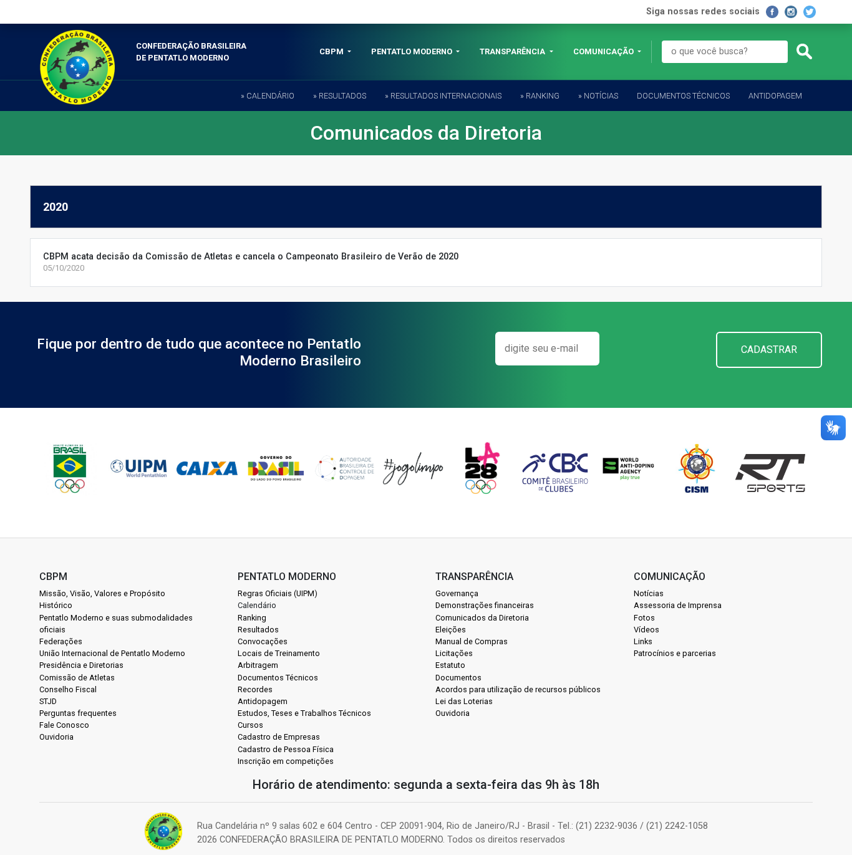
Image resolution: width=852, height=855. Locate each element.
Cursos (250, 725)
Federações (60, 641)
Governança (456, 593)
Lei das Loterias (464, 701)
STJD (48, 701)
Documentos (458, 677)
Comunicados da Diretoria (482, 617)
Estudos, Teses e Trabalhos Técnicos (304, 713)
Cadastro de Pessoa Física (286, 749)
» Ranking (539, 95)
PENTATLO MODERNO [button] (412, 51)
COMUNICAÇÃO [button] (604, 51)
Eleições (450, 629)
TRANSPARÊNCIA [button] (513, 51)
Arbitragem (258, 665)
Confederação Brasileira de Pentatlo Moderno (191, 51)
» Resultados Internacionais (443, 95)
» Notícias (598, 95)
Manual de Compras (471, 641)
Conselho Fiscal (68, 689)
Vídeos (646, 629)
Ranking (252, 617)
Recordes (255, 689)
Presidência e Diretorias (81, 665)
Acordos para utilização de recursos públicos (518, 689)
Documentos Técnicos (683, 95)
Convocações (263, 641)
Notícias (649, 593)
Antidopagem (775, 95)
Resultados (258, 629)
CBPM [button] (332, 51)
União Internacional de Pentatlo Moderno (112, 653)
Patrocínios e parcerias (675, 653)
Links (643, 641)
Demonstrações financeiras (484, 605)
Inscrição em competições (286, 761)
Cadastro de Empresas (279, 736)
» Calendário (267, 95)
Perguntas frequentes (78, 713)
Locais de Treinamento (279, 653)
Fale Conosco (64, 725)
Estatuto (450, 665)
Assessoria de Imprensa (678, 605)
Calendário (257, 605)
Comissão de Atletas (77, 677)
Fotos (644, 617)
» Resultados (339, 95)
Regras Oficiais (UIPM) (277, 593)
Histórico (55, 605)
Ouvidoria (56, 736)
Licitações (454, 653)
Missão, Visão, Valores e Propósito (102, 593)
